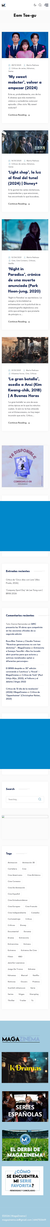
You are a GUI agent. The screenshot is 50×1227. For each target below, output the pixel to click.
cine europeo (14, 906)
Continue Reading (17, 115)
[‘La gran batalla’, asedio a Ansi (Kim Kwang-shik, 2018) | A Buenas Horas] (25, 363)
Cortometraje (14, 919)
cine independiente (17, 913)
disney (23, 925)
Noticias (12, 982)
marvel (24, 975)
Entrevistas (13, 944)
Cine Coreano (22, 261)
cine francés (31, 906)
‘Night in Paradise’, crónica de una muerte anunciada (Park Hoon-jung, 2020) (24, 280)
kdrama (31, 969)
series (10, 994)
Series (10, 71)
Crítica (28, 919)
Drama (11, 938)
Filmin (10, 957)
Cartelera (12, 869)
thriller (11, 1000)
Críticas (32, 261)
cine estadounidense (17, 900)
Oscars (24, 982)
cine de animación (16, 888)
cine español (14, 894)
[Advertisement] (25, 526)
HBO (20, 957)
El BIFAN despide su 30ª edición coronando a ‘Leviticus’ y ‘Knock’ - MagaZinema (22, 671)
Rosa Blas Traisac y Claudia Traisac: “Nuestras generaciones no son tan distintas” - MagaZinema (23, 644)
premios (36, 982)
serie (32, 988)
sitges (21, 994)
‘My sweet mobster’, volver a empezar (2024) (25, 82)
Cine (13, 261)
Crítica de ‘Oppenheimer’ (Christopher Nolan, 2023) (23, 695)
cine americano (15, 875)
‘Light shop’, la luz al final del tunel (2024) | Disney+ (24, 178)
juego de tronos (15, 969)
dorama (27, 932)
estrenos (12, 950)
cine (24, 869)
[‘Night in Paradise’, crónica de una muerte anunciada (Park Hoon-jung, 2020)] (25, 250)
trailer (23, 1000)
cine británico (33, 875)
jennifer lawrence (16, 963)
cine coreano (14, 881)
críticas (11, 925)
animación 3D (28, 863)
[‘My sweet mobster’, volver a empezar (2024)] (25, 58)
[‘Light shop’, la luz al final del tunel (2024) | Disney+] (25, 153)
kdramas (12, 975)
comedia (35, 913)
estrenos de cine (29, 950)
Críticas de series (19, 68)
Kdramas (30, 68)
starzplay (34, 994)
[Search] (42, 797)
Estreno (27, 944)
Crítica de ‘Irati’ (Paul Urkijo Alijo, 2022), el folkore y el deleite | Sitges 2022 (24, 678)
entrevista (24, 938)
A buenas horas (18, 374)
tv (32, 1000)
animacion (12, 863)
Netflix (11, 264)
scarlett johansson (16, 988)
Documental (13, 932)
